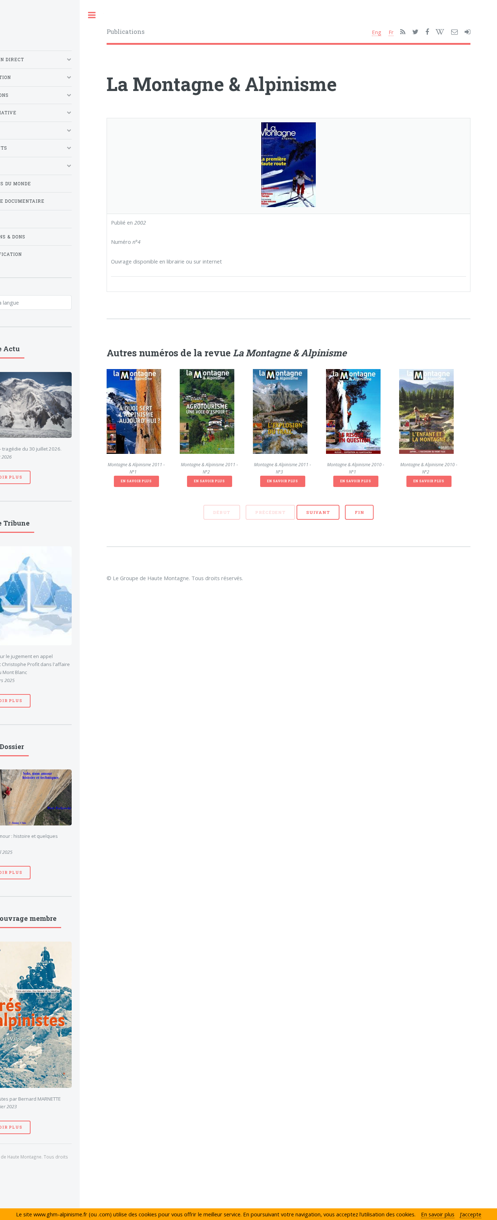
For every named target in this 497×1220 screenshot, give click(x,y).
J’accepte (470, 1214)
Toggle (92, 15)
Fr (391, 32)
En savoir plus (136, 481)
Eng (376, 32)
